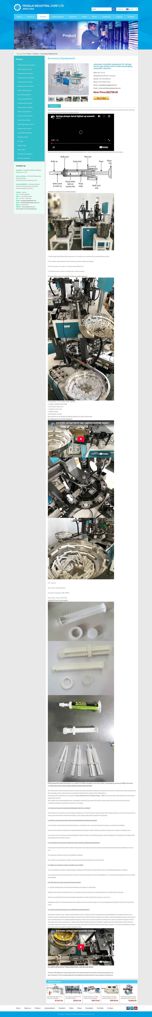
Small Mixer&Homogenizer (25, 154)
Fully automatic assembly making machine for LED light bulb (109, 997)
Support (119, 17)
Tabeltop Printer (21, 145)
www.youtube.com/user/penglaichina (26, 209)
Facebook (106, 17)
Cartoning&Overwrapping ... (25, 133)
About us (30, 17)
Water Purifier (21, 150)
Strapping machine (22, 137)
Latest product (58, 17)
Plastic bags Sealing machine (25, 124)
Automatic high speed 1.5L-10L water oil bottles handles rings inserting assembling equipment (54, 997)
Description (54, 106)
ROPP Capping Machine (24, 111)
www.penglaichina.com (28, 207)
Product (43, 17)
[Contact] (101, 97)
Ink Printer (20, 141)
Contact (131, 17)
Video (84, 17)
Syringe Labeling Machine (24, 99)
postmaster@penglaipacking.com (30, 202)
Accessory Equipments (48, 54)
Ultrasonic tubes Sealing (24, 128)
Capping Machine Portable (25, 107)
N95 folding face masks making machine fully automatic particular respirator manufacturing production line (83, 972)
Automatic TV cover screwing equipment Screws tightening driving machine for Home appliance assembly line (82, 975)
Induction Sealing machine (24, 116)
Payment (72, 17)
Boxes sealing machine (24, 120)
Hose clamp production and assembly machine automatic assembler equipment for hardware (73, 997)
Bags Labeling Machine (24, 94)
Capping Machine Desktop (24, 103)
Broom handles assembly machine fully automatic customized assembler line (91, 997)
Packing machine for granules (25, 78)
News (94, 17)
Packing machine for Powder (25, 86)
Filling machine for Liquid (24, 69)
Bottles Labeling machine (24, 90)
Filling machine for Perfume (25, 73)
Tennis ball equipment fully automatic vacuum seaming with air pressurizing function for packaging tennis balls (128, 997)
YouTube (100, 1008)
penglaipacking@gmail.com (28, 200)
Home (19, 17)
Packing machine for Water (25, 82)
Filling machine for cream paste (26, 65)
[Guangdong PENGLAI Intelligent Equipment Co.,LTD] (39, 7)
